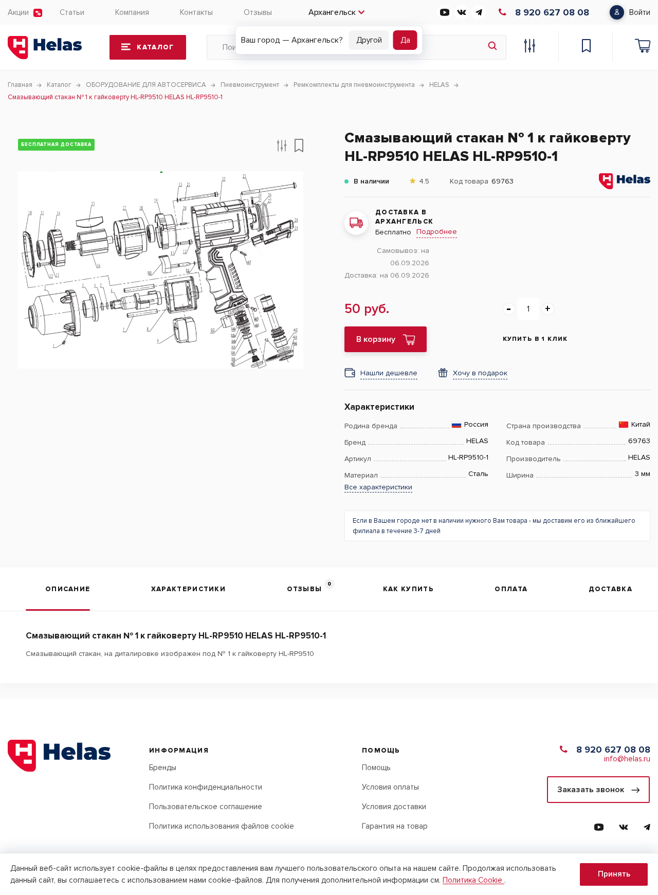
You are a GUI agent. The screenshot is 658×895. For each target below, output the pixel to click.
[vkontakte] (461, 12)
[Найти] (492, 47)
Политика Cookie (473, 880)
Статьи (72, 12)
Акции (18, 12)
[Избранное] (586, 47)
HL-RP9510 (296, 653)
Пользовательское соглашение (205, 806)
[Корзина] (642, 47)
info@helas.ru (627, 758)
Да (405, 40)
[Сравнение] (529, 47)
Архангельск (332, 12)
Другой (369, 40)
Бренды (162, 767)
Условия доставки (394, 806)
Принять (614, 874)
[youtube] (444, 12)
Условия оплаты (390, 787)
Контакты (196, 12)
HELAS (477, 441)
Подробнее (436, 231)
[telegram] (478, 12)
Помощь (376, 767)
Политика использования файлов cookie (221, 826)
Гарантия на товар (395, 826)
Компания (132, 12)
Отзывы (258, 12)
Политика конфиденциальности (205, 787)
